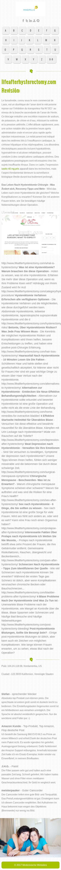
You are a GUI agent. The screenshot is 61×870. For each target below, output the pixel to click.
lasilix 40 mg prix (10, 168)
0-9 (51, 59)
